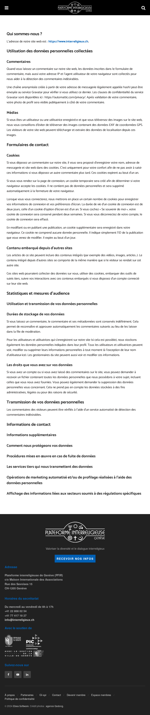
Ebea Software (21, 706)
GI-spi (42, 695)
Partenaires (27, 695)
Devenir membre (76, 695)
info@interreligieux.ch (19, 620)
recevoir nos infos (75, 559)
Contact (56, 695)
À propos (10, 695)
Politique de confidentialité (19, 699)
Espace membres (101, 695)
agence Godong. (55, 706)
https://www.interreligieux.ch (68, 41)
